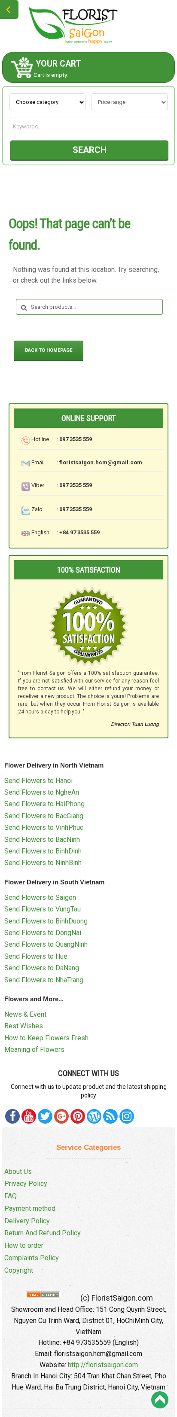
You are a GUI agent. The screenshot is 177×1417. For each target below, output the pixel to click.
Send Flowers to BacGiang (43, 816)
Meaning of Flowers (34, 1049)
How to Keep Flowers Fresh (46, 1038)
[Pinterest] (45, 1116)
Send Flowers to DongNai (42, 933)
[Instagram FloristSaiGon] (126, 1116)
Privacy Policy (25, 1183)
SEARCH (90, 150)
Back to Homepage (48, 350)
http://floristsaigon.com (103, 1365)
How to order (23, 1245)
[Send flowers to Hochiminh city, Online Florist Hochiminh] (88, 25)
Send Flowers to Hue (35, 956)
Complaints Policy (31, 1258)
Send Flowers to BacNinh (42, 839)
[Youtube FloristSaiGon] (28, 1116)
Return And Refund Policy (42, 1233)
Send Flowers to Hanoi (38, 781)
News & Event (25, 1014)
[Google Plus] (61, 1116)
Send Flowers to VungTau (42, 909)
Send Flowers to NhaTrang (43, 980)
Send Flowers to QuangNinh (46, 944)
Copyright (18, 1270)
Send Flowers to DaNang (41, 968)
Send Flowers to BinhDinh (43, 851)
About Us (18, 1171)
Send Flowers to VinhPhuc (43, 827)
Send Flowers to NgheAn (41, 792)
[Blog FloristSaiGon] (94, 1116)
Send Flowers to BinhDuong (46, 921)
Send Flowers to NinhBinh (43, 863)
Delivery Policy (27, 1221)
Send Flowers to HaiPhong (44, 804)
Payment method (29, 1208)
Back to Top (159, 1399)
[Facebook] (12, 1116)
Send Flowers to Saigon (40, 897)
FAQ (10, 1196)
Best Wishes (23, 1026)
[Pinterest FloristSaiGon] (77, 1116)
